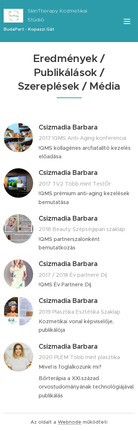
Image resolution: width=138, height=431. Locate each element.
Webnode (69, 422)
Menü (127, 21)
